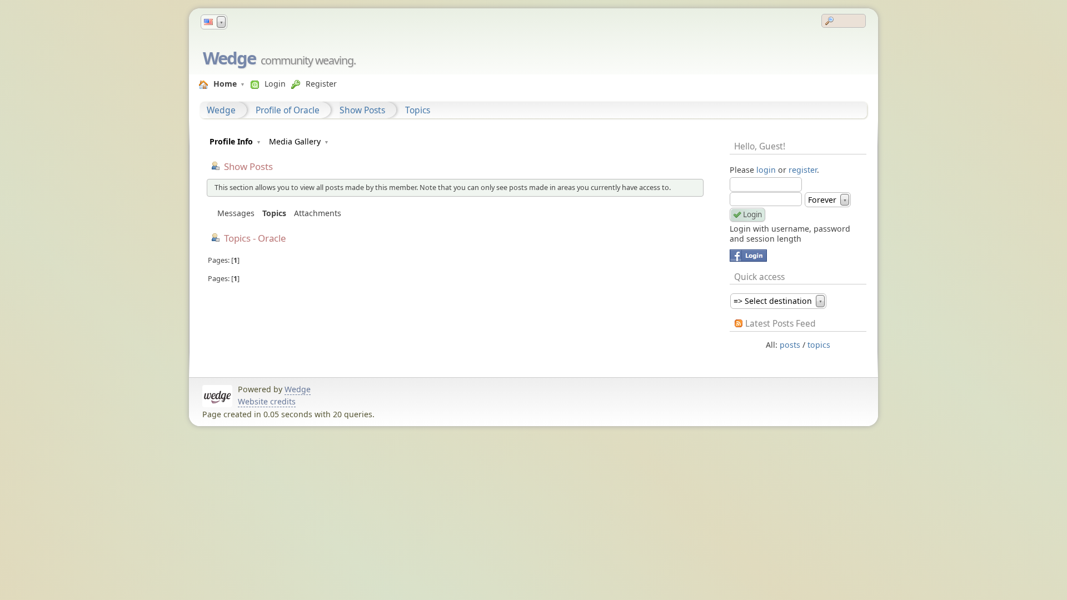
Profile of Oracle (288, 110)
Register (321, 83)
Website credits (267, 401)
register (803, 169)
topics (818, 344)
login (766, 169)
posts (790, 344)
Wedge (229, 57)
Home (225, 83)
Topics (417, 110)
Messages (236, 213)
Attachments (317, 213)
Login (275, 83)
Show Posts (362, 110)
